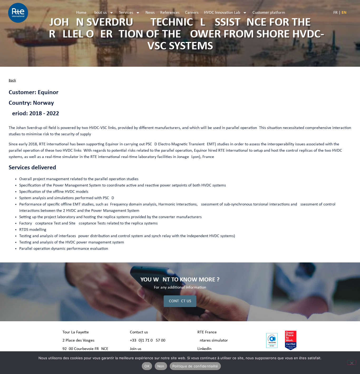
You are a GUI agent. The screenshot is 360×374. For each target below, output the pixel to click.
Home (81, 13)
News (150, 13)
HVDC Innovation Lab (222, 13)
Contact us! (139, 332)
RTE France (207, 332)
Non (160, 366)
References (169, 13)
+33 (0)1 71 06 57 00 (147, 340)
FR (335, 13)
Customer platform (268, 13)
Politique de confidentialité (195, 366)
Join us (135, 349)
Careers (191, 13)
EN (344, 13)
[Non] (351, 362)
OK (146, 366)
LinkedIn (204, 349)
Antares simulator (212, 340)
